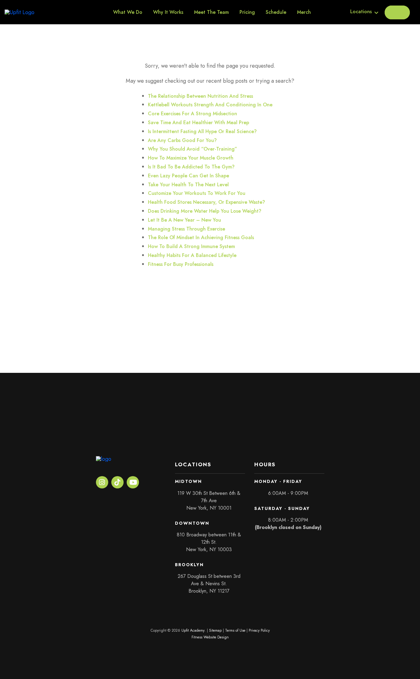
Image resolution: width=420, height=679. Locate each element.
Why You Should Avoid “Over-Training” (192, 148)
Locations (361, 11)
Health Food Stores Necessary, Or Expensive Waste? (206, 202)
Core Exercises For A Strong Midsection (192, 113)
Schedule (276, 12)
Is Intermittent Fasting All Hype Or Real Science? (202, 131)
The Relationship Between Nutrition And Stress (200, 96)
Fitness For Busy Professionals (180, 264)
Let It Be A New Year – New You (184, 219)
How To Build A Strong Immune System (191, 246)
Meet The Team (211, 12)
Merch (304, 12)
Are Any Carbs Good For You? (182, 140)
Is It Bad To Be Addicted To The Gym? (191, 166)
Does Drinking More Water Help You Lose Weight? (204, 211)
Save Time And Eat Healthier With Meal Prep (198, 122)
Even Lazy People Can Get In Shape (188, 175)
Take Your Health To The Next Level (188, 184)
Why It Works (168, 12)
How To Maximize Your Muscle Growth (190, 157)
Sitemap (215, 630)
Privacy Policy (259, 630)
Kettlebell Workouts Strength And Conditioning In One (210, 104)
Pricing (247, 12)
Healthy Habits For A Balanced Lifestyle (192, 255)
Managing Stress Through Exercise (186, 228)
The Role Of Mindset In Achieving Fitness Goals (201, 237)
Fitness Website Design (210, 637)
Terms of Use (235, 630)
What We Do (127, 12)
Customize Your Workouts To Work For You (196, 193)
